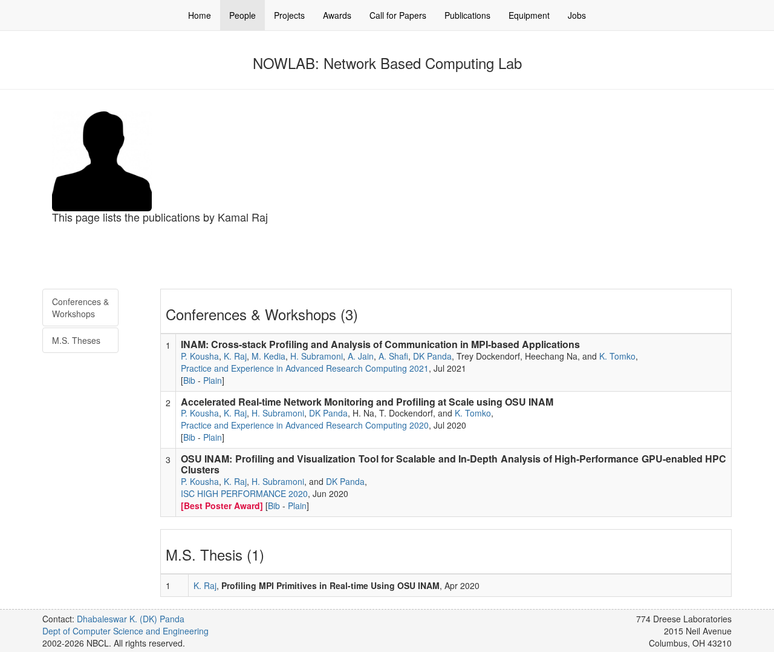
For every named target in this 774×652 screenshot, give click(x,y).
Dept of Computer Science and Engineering (125, 631)
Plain (212, 380)
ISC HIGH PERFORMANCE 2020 (244, 493)
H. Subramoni (316, 356)
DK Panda (432, 356)
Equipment (529, 15)
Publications (467, 15)
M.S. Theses (76, 340)
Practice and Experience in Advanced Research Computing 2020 (305, 425)
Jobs (577, 15)
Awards (337, 15)
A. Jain (361, 356)
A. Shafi (393, 356)
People (242, 15)
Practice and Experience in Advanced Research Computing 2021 (305, 368)
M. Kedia (268, 356)
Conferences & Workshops (80, 307)
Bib (189, 380)
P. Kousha (200, 356)
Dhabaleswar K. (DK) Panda (130, 619)
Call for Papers (397, 15)
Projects (289, 15)
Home (199, 15)
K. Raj (235, 356)
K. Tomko (617, 356)
